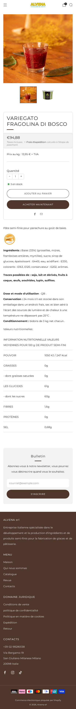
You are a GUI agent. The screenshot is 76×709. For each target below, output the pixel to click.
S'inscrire (38, 494)
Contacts (9, 586)
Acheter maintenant (38, 204)
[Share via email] (41, 214)
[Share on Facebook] (35, 214)
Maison (8, 562)
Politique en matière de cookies (23, 616)
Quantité (13, 171)
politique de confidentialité (20, 610)
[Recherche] (71, 5)
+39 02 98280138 (14, 646)
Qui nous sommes (15, 568)
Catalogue (10, 574)
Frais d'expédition (36, 142)
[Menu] (5, 5)
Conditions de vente (16, 604)
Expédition (10, 622)
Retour (7, 628)
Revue (7, 580)
